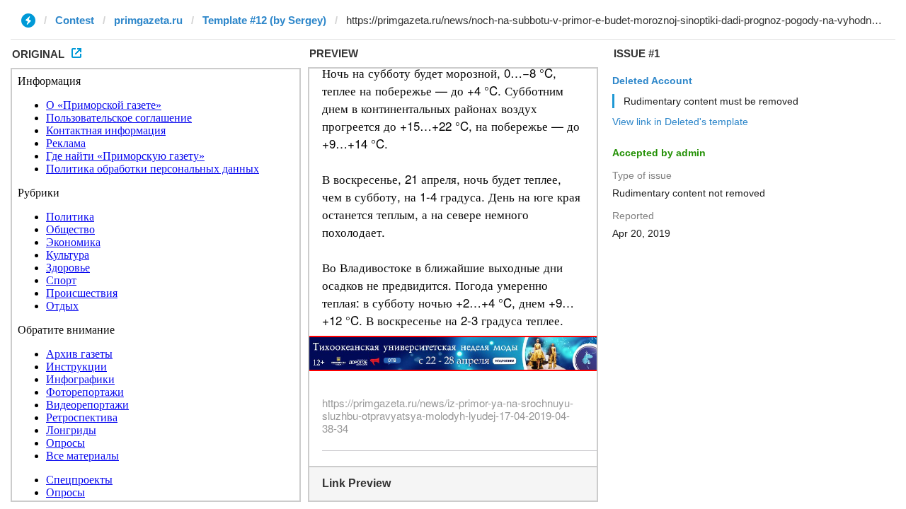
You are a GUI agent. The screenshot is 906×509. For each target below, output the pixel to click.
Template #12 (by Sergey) (264, 20)
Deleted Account (652, 80)
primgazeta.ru (148, 20)
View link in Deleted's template (680, 121)
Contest (74, 20)
